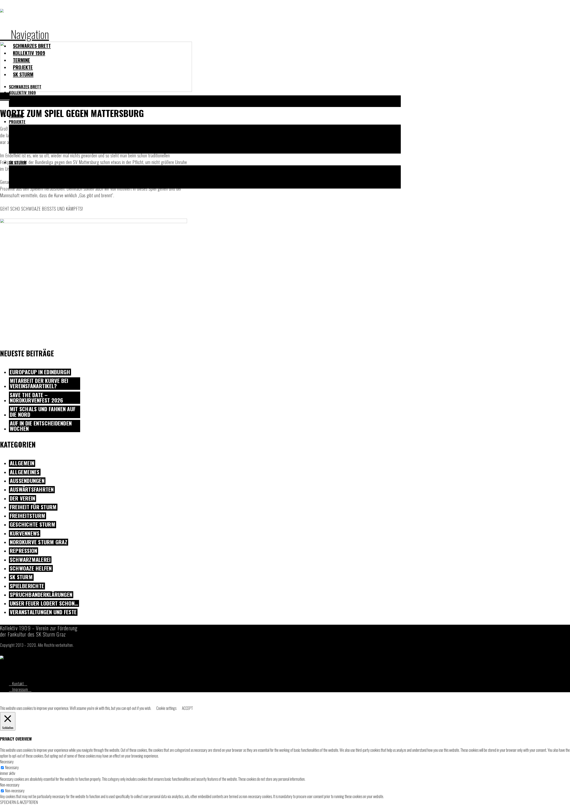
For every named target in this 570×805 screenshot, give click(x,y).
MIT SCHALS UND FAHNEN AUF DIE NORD (42, 412)
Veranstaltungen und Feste (43, 612)
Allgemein (22, 463)
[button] (24, 34)
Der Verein (22, 498)
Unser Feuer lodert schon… (44, 603)
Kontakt (18, 683)
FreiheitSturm (27, 515)
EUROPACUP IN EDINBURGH (40, 372)
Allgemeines (25, 472)
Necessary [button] (7, 761)
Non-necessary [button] (9, 785)
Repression (23, 550)
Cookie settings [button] (166, 708)
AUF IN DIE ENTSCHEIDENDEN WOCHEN (41, 426)
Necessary (12, 767)
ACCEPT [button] (187, 708)
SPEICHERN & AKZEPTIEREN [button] (19, 802)
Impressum (20, 689)
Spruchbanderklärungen (41, 594)
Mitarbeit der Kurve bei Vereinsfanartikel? (39, 383)
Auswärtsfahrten (32, 489)
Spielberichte (27, 586)
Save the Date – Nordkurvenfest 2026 (36, 398)
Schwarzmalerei (30, 559)
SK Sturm (21, 577)
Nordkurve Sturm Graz (38, 542)
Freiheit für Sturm (33, 507)
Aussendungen (27, 480)
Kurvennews (24, 533)
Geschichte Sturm (32, 524)
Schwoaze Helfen (31, 568)
